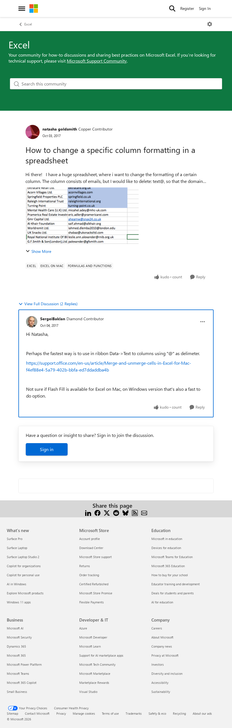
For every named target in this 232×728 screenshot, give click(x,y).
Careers (156, 628)
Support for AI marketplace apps (101, 655)
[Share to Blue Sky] (125, 512)
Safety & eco (157, 713)
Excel (28, 24)
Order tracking (89, 575)
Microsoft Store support (95, 557)
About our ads (202, 713)
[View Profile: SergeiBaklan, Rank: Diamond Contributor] (31, 321)
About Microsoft (162, 637)
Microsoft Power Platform (24, 664)
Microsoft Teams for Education (172, 557)
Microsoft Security (19, 637)
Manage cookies (84, 713)
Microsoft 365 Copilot (21, 682)
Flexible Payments (91, 602)
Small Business (17, 691)
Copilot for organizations (24, 566)
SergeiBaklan (52, 318)
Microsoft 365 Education (168, 566)
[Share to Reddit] (116, 512)
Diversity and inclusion (166, 673)
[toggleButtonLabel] (210, 24)
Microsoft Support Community (97, 61)
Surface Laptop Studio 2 (23, 557)
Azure (83, 628)
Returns (84, 566)
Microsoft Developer (93, 637)
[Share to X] (107, 512)
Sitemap (12, 713)
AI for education (162, 602)
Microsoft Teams (18, 673)
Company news (161, 646)
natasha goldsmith (59, 129)
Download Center (91, 548)
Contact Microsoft (37, 713)
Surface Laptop (17, 548)
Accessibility (159, 682)
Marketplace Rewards (94, 682)
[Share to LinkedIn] (88, 512)
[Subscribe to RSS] (135, 512)
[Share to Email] (144, 512)
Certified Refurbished (93, 584)
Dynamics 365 (16, 646)
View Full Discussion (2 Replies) (51, 303)
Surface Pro (14, 539)
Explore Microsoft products (25, 593)
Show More (41, 251)
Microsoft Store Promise (95, 593)
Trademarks (134, 713)
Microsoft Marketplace (94, 673)
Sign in (46, 449)
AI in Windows (16, 584)
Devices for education (166, 548)
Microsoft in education (166, 539)
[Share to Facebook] (97, 512)
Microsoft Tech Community (97, 664)
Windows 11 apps (19, 602)
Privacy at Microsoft (165, 655)
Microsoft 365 (16, 655)
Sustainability (160, 691)
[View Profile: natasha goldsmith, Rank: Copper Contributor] (32, 132)
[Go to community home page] (33, 8)
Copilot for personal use (23, 575)
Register (187, 8)
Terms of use (110, 713)
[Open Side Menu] (22, 8)
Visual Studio (88, 691)
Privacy (61, 713)
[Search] (172, 8)
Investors (157, 664)
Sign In (205, 8)
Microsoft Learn (90, 646)
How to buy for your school (169, 575)
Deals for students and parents (172, 593)
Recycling (179, 713)
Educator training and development (175, 584)
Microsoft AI (15, 628)
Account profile (89, 539)
